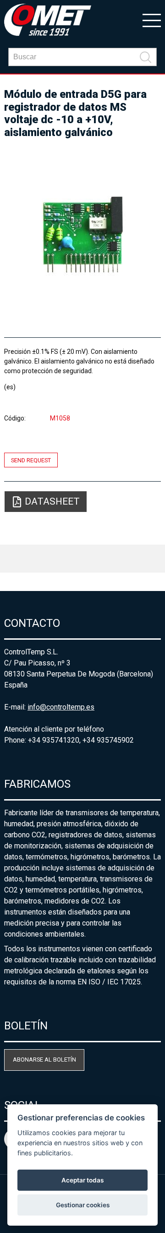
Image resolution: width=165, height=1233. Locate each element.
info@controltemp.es (61, 707)
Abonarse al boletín (44, 1059)
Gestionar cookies (83, 1205)
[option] (82, 233)
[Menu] (152, 20)
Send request (31, 459)
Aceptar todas (82, 1180)
